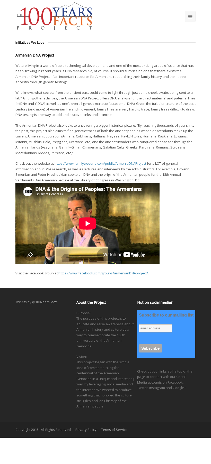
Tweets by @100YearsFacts (36, 302)
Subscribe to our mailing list (166, 315)
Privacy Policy (85, 429)
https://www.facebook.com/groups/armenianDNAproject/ (103, 273)
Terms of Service (114, 429)
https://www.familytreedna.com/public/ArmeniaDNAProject (100, 163)
